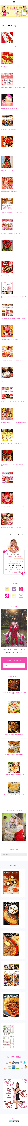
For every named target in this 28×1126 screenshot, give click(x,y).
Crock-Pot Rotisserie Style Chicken (14, 734)
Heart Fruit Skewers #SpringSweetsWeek (10, 66)
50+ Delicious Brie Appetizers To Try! (9, 129)
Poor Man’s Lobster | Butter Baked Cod (14, 774)
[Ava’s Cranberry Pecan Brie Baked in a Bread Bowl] (11, 1018)
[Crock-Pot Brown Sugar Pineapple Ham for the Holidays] (14, 690)
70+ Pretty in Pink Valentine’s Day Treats (11, 233)
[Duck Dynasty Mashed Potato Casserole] (14, 793)
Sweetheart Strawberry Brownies (9, 191)
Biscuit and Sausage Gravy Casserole (14, 754)
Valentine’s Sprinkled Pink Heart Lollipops (11, 527)
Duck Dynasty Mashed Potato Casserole (14, 795)
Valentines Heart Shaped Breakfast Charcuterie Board (13, 422)
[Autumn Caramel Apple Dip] (11, 957)
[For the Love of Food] (14, 17)
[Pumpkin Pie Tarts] (11, 895)
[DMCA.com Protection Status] (14, 1123)
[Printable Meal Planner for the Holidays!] (8, 1049)
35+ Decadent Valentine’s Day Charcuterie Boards (12, 401)
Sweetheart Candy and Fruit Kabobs (9, 339)
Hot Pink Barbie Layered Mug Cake (9, 108)
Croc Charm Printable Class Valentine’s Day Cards (13, 87)
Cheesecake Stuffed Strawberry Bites (9, 46)
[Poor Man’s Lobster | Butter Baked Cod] (14, 773)
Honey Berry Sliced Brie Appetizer (9, 150)
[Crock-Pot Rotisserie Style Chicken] (14, 732)
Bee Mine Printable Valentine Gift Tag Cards (11, 443)
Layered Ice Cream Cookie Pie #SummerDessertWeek (13, 381)
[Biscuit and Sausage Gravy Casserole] (14, 752)
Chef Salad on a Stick (14, 714)
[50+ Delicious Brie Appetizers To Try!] (11, 988)
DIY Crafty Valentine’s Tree (7, 170)
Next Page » (21, 534)
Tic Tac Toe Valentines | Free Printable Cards (11, 212)
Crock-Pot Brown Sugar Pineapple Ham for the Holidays (14, 693)
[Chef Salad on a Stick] (14, 712)
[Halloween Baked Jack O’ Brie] (11, 926)
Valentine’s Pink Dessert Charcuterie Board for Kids (13, 507)
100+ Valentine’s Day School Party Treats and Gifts (13, 318)
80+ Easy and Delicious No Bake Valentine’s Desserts (13, 486)
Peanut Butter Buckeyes (6, 275)
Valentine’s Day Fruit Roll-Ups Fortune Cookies (12, 360)
